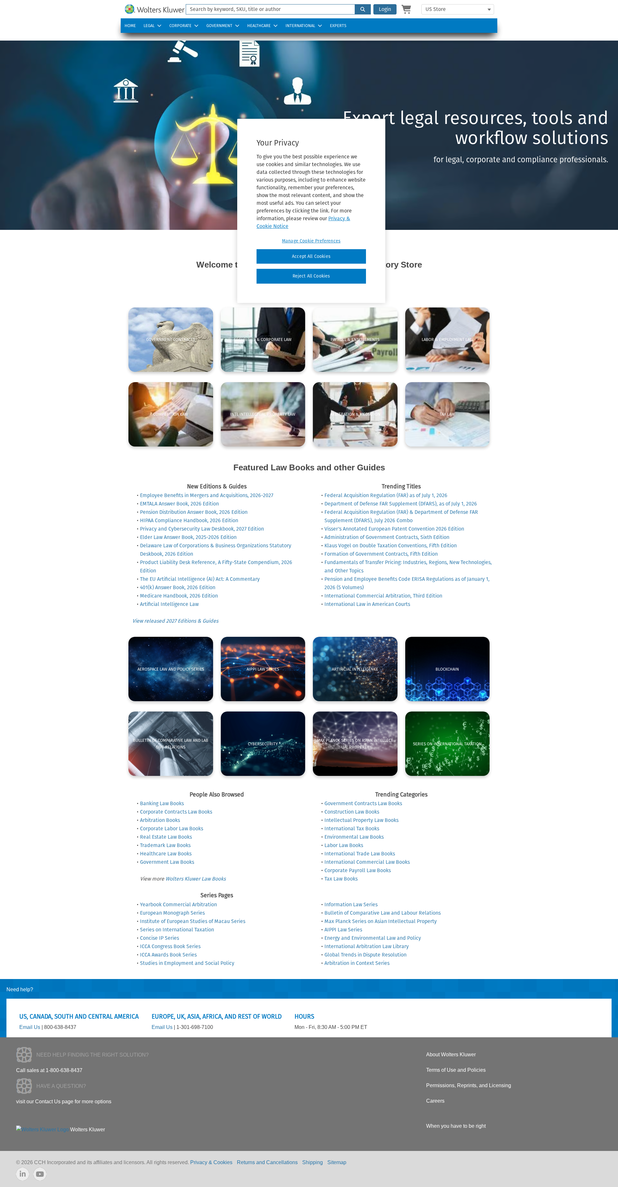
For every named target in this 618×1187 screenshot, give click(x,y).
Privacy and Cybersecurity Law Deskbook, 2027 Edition (202, 529)
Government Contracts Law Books (363, 803)
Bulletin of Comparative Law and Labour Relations (382, 913)
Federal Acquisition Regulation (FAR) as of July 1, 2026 (385, 495)
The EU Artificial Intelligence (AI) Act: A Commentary (200, 579)
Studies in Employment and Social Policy (187, 963)
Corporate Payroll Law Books (357, 870)
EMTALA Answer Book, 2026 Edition (179, 504)
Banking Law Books (162, 803)
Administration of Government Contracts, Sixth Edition (386, 537)
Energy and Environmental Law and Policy (372, 938)
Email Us (29, 1027)
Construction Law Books (351, 812)
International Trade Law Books (359, 854)
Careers (435, 1101)
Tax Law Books (341, 879)
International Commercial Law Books (367, 862)
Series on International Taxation (177, 930)
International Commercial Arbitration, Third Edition (383, 596)
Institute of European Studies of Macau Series (192, 921)
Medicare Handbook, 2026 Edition (179, 596)
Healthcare (259, 25)
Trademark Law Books (165, 845)
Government (219, 25)
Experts (338, 25)
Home (130, 25)
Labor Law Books (343, 845)
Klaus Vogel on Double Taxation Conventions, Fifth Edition (390, 545)
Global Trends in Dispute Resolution (365, 955)
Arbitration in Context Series (356, 963)
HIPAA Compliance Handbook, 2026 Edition (189, 520)
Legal (149, 25)
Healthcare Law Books (166, 854)
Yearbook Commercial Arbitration (178, 904)
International (300, 25)
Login (385, 9)
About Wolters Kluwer (451, 1054)
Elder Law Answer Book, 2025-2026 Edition (188, 537)
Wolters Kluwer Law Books (195, 879)
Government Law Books (167, 862)
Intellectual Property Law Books (361, 820)
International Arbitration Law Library (366, 946)
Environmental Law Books (354, 837)
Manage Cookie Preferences (311, 241)
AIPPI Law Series (343, 930)
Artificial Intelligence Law (169, 604)
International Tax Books (351, 828)
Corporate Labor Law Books (171, 828)
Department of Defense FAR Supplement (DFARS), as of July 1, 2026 (400, 504)
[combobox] (268, 9)
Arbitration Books (160, 820)
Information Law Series (351, 904)
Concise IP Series (159, 938)
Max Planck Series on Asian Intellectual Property (380, 921)
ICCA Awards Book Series (168, 955)
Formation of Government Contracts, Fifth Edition (381, 554)
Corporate (180, 25)
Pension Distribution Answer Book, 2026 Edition (194, 512)
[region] (311, 211)
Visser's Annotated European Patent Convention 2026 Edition (394, 529)
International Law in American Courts (367, 604)
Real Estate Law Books (166, 837)
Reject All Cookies (311, 276)
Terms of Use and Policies (456, 1070)
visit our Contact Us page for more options (63, 1101)
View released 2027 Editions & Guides (175, 621)
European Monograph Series (172, 913)
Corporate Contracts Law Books (176, 812)
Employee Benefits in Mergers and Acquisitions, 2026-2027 (206, 495)
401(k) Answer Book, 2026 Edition (177, 587)
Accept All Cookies (311, 256)
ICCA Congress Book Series (170, 946)
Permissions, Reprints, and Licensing (468, 1085)
